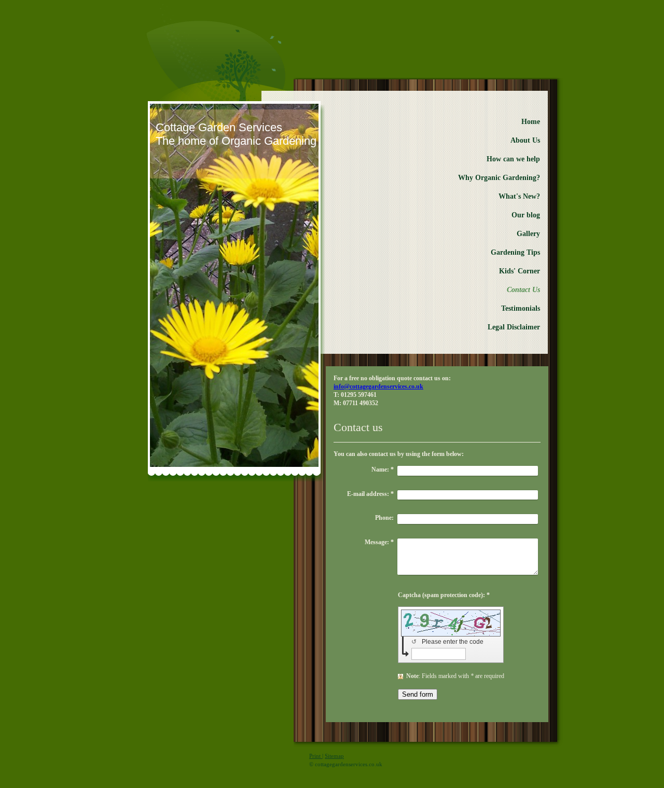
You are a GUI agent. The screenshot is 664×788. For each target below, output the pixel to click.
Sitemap (334, 756)
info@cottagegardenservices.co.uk (378, 386)
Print (315, 756)
